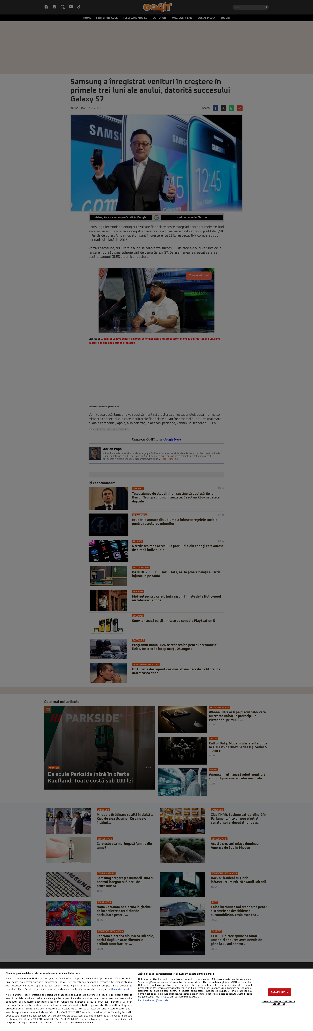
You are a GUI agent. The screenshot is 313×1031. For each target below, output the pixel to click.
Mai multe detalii (120, 989)
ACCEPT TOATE (279, 992)
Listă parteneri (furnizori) (153, 1000)
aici (46, 1012)
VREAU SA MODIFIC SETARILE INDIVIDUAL (278, 1002)
